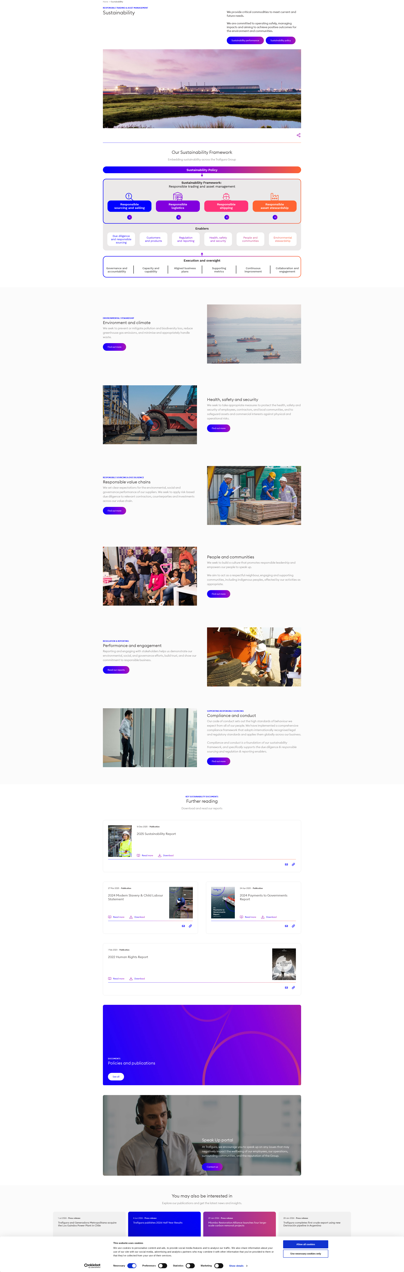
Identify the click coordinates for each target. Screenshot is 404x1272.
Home (105, 1)
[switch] (162, 1265)
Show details (236, 1265)
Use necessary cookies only (305, 1253)
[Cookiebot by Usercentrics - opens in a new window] (92, 1265)
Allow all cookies (305, 1244)
